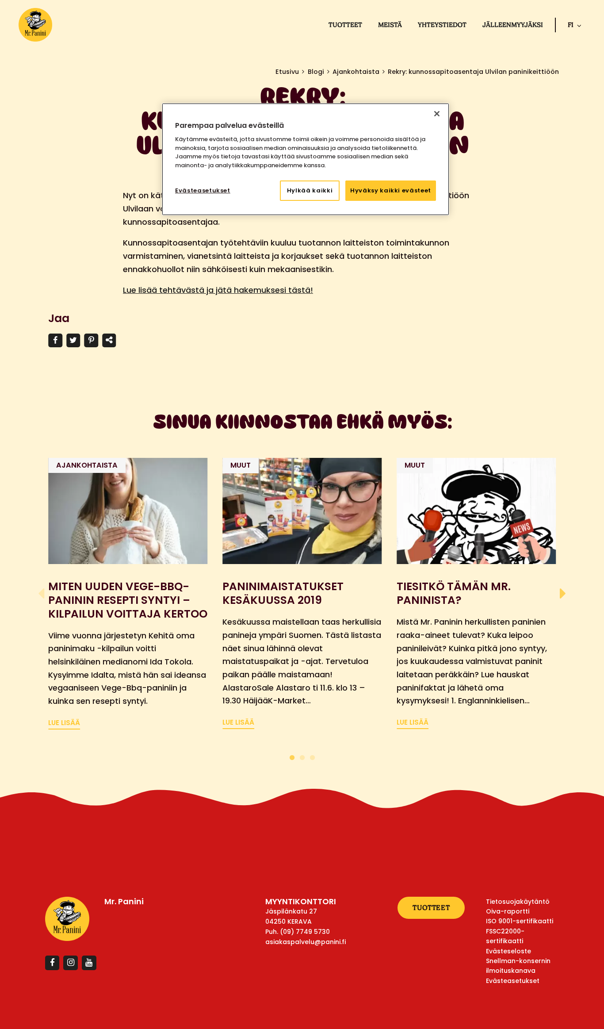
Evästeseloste (508, 951)
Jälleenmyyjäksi (512, 25)
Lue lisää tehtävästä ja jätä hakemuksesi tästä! (218, 290)
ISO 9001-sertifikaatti (519, 921)
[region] (305, 159)
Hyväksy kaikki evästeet (390, 190)
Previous (41, 594)
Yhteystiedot (442, 25)
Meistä (390, 25)
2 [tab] (302, 756)
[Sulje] (437, 113)
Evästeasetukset (202, 190)
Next (563, 594)
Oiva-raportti (507, 911)
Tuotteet (345, 25)
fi (570, 25)
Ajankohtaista (356, 71)
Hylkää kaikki (310, 190)
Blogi (316, 71)
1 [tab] (292, 756)
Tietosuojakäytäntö (518, 901)
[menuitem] (345, 25)
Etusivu (287, 71)
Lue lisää (64, 722)
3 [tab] (312, 756)
